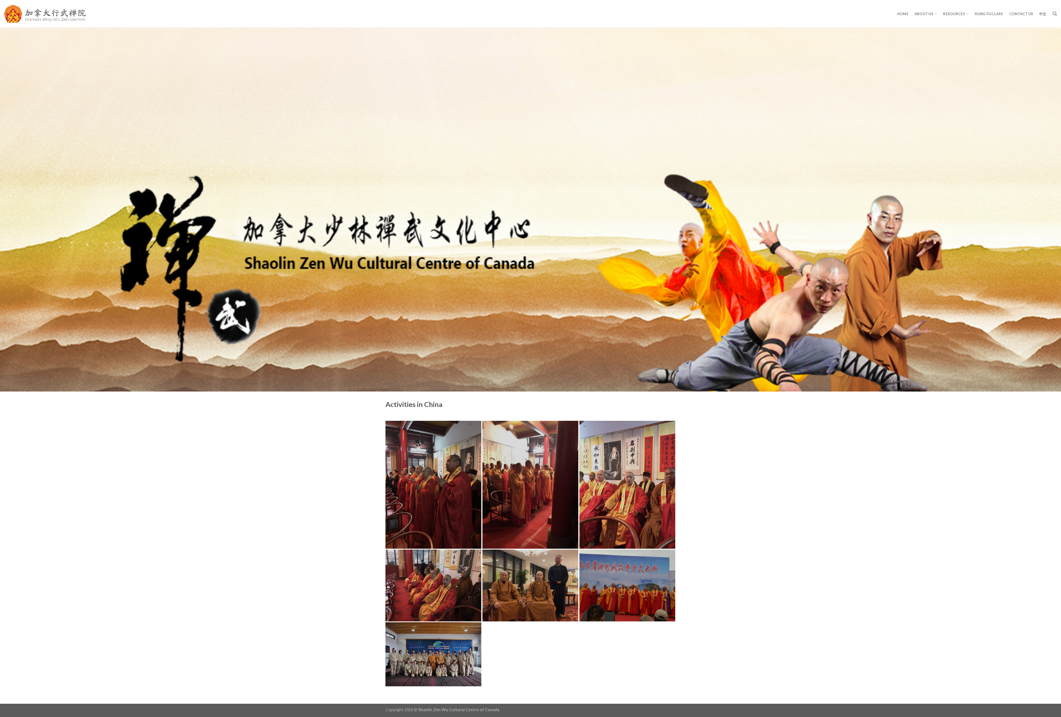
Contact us (1021, 14)
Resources (954, 14)
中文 (1043, 14)
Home (902, 14)
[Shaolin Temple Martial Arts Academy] (45, 14)
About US (924, 14)
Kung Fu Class (989, 14)
